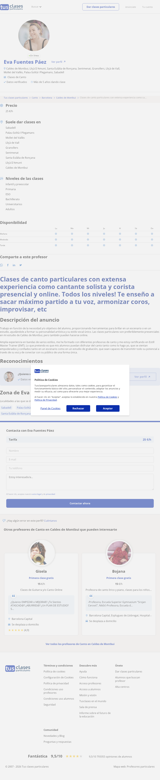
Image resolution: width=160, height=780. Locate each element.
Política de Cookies (107, 396)
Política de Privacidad (46, 399)
